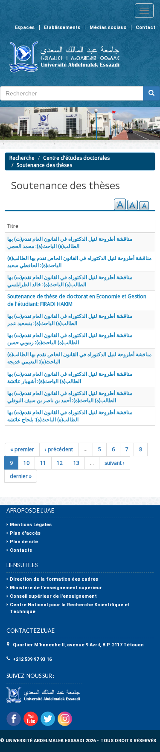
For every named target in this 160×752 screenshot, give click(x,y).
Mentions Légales (31, 524)
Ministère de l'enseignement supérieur (56, 588)
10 (26, 463)
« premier (22, 449)
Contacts (21, 550)
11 (43, 463)
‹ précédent (59, 449)
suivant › (115, 463)
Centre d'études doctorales (76, 157)
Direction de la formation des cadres (54, 579)
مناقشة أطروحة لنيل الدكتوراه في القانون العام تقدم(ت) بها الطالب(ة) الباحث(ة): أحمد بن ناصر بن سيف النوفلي (69, 396)
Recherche (22, 157)
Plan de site (24, 542)
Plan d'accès (25, 533)
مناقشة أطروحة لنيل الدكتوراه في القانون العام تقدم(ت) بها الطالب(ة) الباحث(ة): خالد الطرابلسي (69, 281)
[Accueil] (61, 57)
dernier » (21, 476)
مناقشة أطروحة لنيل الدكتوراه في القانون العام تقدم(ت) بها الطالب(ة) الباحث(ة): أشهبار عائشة (69, 377)
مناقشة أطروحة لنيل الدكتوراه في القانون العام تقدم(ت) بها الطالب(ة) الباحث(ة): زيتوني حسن (69, 338)
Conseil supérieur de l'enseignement (53, 596)
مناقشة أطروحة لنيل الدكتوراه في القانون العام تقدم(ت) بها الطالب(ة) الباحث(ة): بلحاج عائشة (69, 416)
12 (60, 463)
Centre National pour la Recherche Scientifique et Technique (70, 608)
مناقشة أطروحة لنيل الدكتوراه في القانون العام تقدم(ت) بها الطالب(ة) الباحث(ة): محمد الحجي (69, 242)
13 (76, 463)
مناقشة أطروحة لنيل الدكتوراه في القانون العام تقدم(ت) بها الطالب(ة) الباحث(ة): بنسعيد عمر (69, 319)
